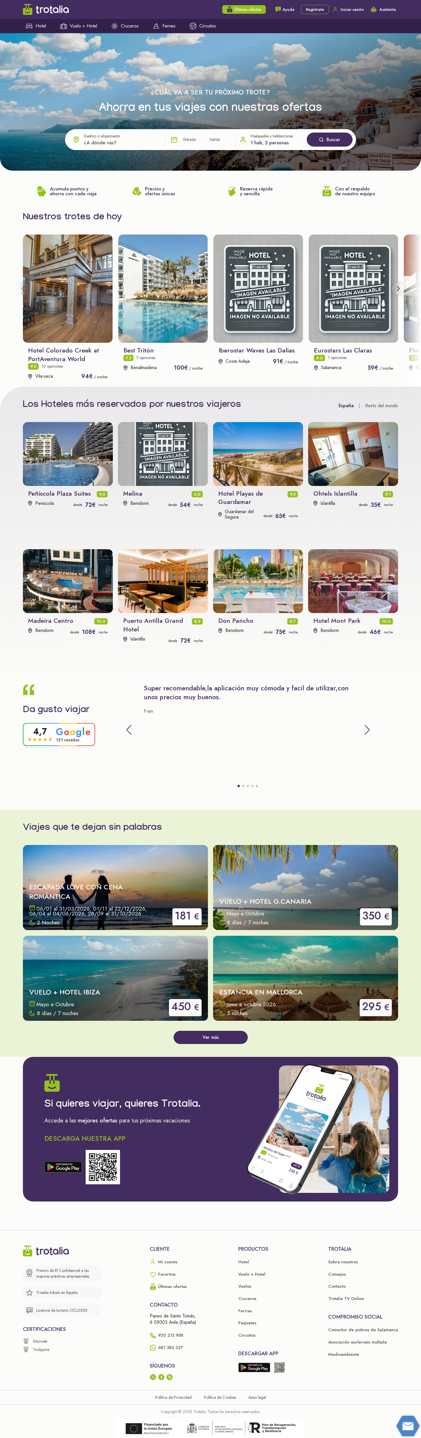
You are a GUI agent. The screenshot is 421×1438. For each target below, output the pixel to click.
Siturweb (40, 1341)
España (346, 405)
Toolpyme (41, 1349)
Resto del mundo (381, 405)
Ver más (210, 1037)
